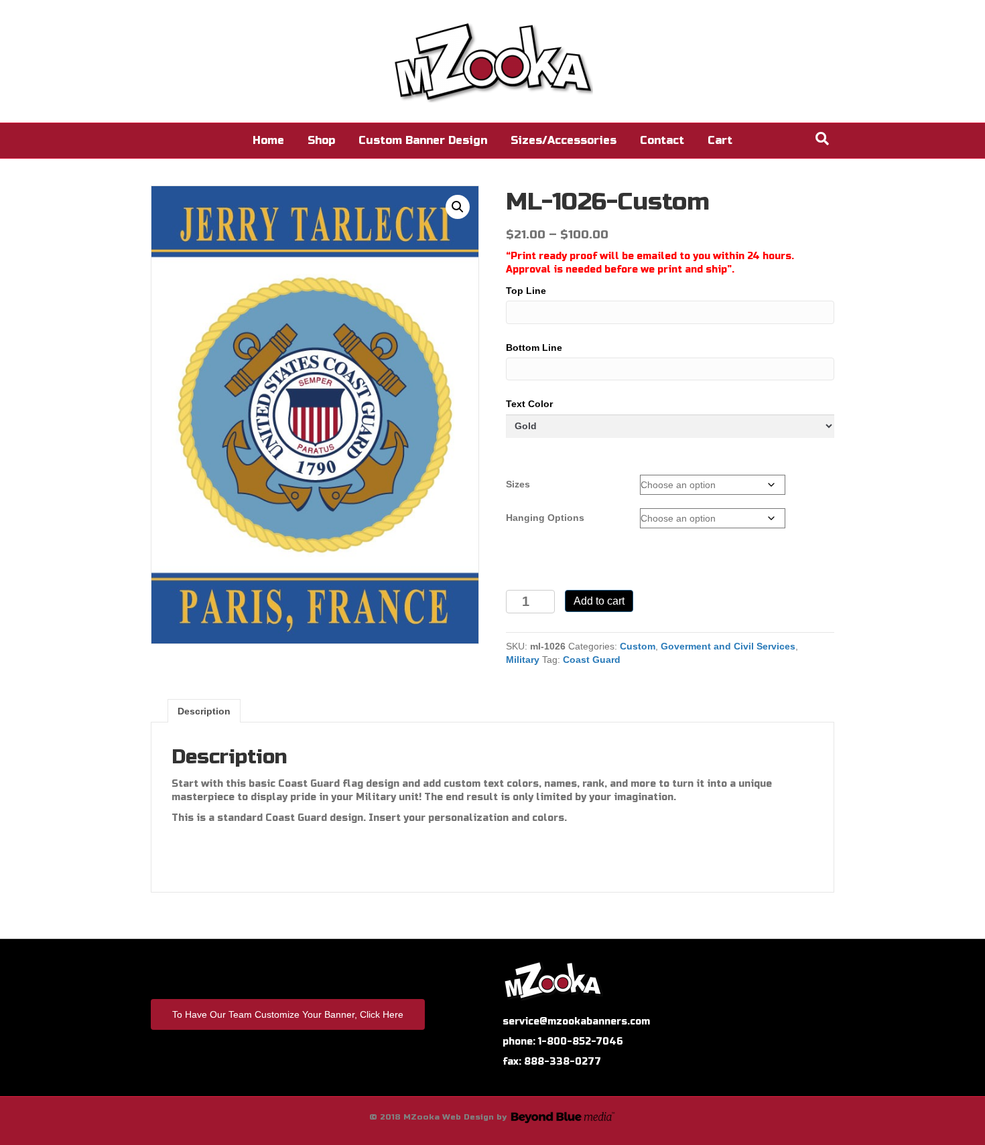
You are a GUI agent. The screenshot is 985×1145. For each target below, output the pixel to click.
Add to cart (599, 601)
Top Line (526, 290)
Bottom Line (534, 347)
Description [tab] (204, 711)
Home (268, 140)
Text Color (529, 403)
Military (522, 659)
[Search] (822, 139)
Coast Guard (591, 659)
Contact (662, 140)
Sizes (518, 484)
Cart (720, 140)
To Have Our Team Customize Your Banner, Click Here (287, 1014)
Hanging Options (545, 517)
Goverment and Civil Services (728, 646)
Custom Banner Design (422, 140)
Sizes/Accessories (563, 140)
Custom (637, 646)
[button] (458, 207)
